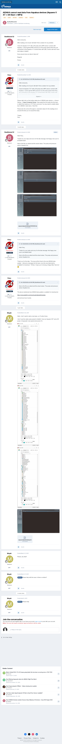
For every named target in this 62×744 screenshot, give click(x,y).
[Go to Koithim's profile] (4, 700)
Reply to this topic (52, 29)
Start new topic (37, 29)
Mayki (9, 313)
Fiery (9, 75)
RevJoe (9, 673)
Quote (22, 65)
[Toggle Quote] (19, 79)
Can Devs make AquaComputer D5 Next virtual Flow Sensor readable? (24, 693)
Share (44, 22)
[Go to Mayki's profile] (9, 318)
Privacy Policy (27, 738)
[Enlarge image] (38, 158)
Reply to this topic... (16, 629)
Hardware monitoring (23, 23)
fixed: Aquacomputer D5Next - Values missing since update (21, 686)
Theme (19, 738)
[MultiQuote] (18, 65)
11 (10, 327)
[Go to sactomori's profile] (4, 680)
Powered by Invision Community (31, 741)
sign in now (38, 621)
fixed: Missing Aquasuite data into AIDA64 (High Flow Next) (21, 679)
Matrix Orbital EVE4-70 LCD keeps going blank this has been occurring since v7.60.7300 (29, 672)
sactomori (10, 680)
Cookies (42, 738)
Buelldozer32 (13, 21)
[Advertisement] (31, 652)
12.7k (10, 91)
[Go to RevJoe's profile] (4, 673)
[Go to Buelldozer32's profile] (4, 22)
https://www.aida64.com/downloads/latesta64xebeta (31, 295)
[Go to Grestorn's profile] (4, 686)
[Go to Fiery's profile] (9, 80)
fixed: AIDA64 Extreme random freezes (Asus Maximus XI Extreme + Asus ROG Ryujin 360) (29, 700)
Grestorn (10, 687)
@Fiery (20, 577)
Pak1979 (10, 694)
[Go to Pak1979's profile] (4, 693)
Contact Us (36, 738)
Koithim (9, 701)
